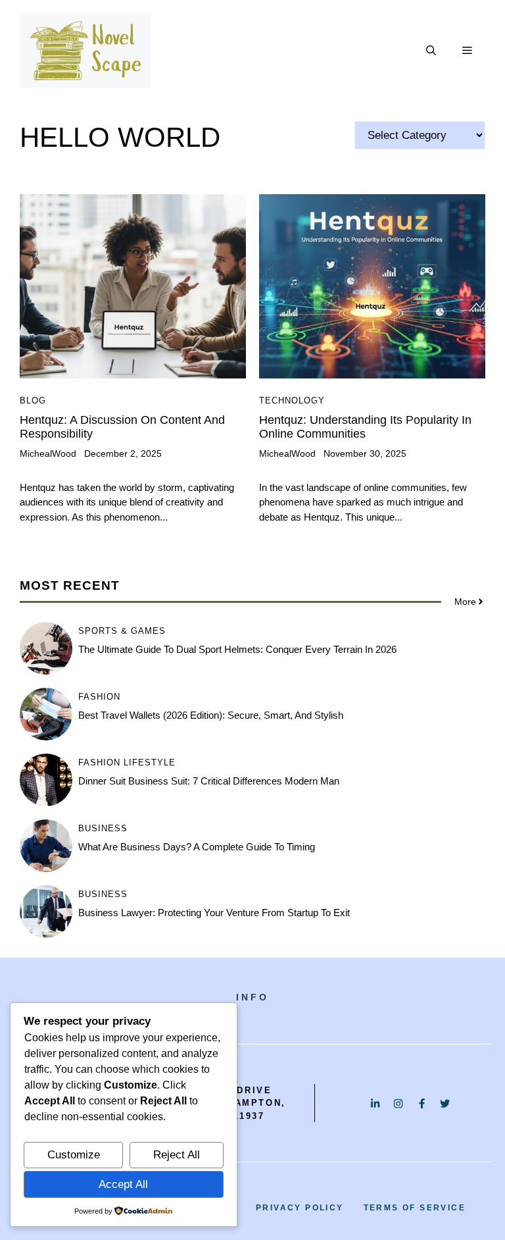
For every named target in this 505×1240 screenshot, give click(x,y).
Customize (73, 1155)
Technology (292, 400)
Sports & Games (122, 631)
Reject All (176, 1155)
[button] (431, 50)
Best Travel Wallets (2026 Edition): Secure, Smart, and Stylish (210, 715)
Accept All (123, 1184)
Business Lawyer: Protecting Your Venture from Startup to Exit (214, 912)
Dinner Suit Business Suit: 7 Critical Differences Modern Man (208, 781)
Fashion (99, 696)
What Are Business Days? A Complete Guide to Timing (196, 846)
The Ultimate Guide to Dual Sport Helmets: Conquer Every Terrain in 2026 (237, 649)
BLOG (33, 400)
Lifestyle (150, 762)
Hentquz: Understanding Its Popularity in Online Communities (365, 427)
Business (103, 828)
